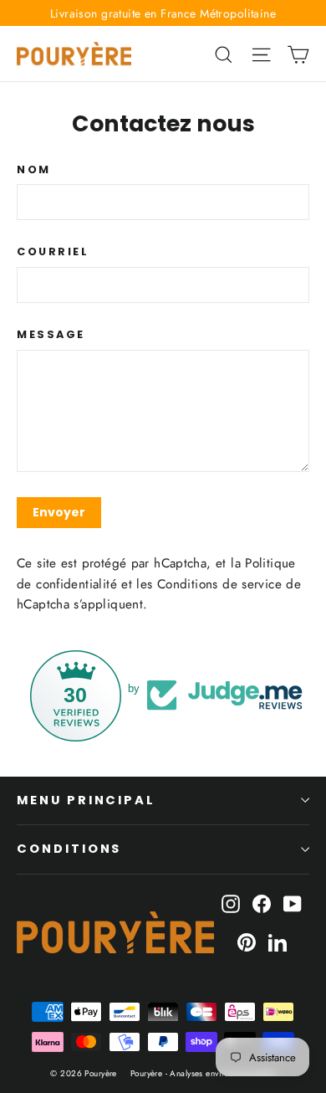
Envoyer (59, 512)
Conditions (69, 848)
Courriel (53, 251)
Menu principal (86, 800)
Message (51, 334)
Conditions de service (219, 584)
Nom (34, 169)
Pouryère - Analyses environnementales (203, 1073)
